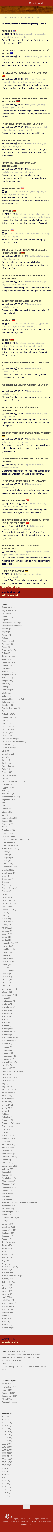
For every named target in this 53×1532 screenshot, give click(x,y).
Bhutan (5, 692)
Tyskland (6, 1281)
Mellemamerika (8, 1037)
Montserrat (7, 1059)
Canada (5, 732)
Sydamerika (7, 1229)
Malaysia (6, 1013)
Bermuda (6, 689)
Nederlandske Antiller (11, 1071)
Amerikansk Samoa (10, 622)
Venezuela (6, 1306)
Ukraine (5, 1287)
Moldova (6, 1046)
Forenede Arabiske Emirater (14, 839)
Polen (4, 1132)
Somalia (5, 1199)
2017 (4, 1468)
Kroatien (5, 961)
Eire (4, 790)
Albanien (6, 616)
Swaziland (6, 1223)
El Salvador (7, 793)
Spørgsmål (7, 1396)
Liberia (5, 982)
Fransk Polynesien (10, 848)
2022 (4, 1483)
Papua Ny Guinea (9, 1123)
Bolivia (5, 695)
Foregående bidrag (11, 586)
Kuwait (5, 964)
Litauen (5, 991)
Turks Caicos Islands (11, 1275)
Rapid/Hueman (30, 1521)
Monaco (5, 1049)
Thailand (6, 1254)
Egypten (5, 787)
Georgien (6, 857)
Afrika (4, 613)
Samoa (5, 1159)
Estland (5, 808)
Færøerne (6, 824)
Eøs (4, 802)
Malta (4, 1022)
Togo (4, 1260)
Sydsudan (6, 1236)
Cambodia (6, 726)
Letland (5, 976)
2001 (4, 1419)
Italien (4, 927)
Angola (5, 631)
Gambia (5, 854)
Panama (6, 1120)
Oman (5, 1110)
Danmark (6, 775)
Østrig (5, 1107)
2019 (4, 1474)
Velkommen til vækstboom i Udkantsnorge (21, 1357)
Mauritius (6, 1034)
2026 (4, 1495)
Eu (3, 814)
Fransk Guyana (8, 845)
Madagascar (7, 1001)
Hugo (23, 1524)
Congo (5, 759)
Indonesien (7, 909)
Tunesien (6, 1269)
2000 (4, 1416)
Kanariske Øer (8, 943)
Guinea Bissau (8, 888)
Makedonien (7, 1007)
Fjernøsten (6, 836)
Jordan (5, 940)
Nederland (6, 1068)
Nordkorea (6, 1098)
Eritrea (5, 805)
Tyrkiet (5, 1278)
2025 (4, 1492)
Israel (4, 924)
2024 (4, 1489)
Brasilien (6, 705)
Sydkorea (6, 1233)
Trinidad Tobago (9, 1266)
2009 (4, 1443)
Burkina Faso (8, 717)
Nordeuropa (7, 1092)
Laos (4, 967)
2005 (4, 1431)
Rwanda (5, 1150)
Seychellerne (7, 1178)
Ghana (5, 860)
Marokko (6, 1025)
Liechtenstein (8, 988)
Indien (4, 906)
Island (4, 918)
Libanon (5, 979)
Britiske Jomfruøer (10, 708)
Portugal (5, 1135)
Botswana (6, 702)
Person (5, 1392)
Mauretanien (7, 1031)
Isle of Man (7, 921)
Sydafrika (6, 1226)
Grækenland (7, 866)
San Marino (7, 1162)
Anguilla (5, 634)
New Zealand (8, 1077)
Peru (4, 1129)
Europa (5, 821)
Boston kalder (9, 1363)
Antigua (5, 637)
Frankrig (5, 842)
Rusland (5, 1147)
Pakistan (6, 1114)
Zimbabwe (6, 1327)
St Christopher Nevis (11, 1211)
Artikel (5, 1383)
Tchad (5, 1251)
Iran (4, 915)
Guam (5, 875)
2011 (4, 1449)
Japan (5, 933)
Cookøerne (7, 763)
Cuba (4, 769)
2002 (4, 1422)
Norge (5, 1101)
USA (4, 1297)
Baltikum (6, 671)
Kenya (5, 952)
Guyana (5, 891)
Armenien (6, 644)
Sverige (5, 1220)
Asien (4, 653)
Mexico (5, 1043)
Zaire (4, 1321)
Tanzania (6, 1248)
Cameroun (6, 729)
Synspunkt (6, 1402)
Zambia (5, 1324)
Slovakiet (6, 1193)
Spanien (5, 1205)
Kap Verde (6, 946)
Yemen (5, 1318)
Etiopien (5, 811)
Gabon (5, 851)
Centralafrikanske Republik (13, 741)
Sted (4, 1399)
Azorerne (6, 659)
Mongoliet (6, 1052)
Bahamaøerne (8, 662)
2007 (4, 1437)
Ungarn (5, 1291)
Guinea (5, 885)
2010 (4, 1446)
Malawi (5, 1010)
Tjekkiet (5, 1257)
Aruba (4, 647)
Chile (4, 750)
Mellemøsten (7, 1040)
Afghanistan (7, 610)
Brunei (5, 711)
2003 (4, 1425)
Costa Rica (7, 766)
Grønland (6, 869)
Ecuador (6, 784)
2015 (4, 1462)
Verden (5, 1309)
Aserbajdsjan (7, 650)
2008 (4, 1440)
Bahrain (5, 665)
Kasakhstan (7, 949)
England (5, 799)
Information (7, 1386)
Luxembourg (7, 994)
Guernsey (6, 882)
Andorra (5, 628)
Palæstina (6, 1117)
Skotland (6, 1190)
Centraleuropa (8, 747)
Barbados (6, 677)
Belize (5, 683)
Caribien (5, 735)
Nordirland (6, 1095)
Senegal (5, 1171)
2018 (4, 1471)
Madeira (5, 1004)
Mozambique (7, 1062)
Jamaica (6, 930)
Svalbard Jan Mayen (11, 1217)
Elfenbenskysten (9, 796)
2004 (4, 1428)
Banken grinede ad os (12, 1360)
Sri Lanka (6, 1208)
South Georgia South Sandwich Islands (18, 1202)
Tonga (5, 1263)
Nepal (4, 1074)
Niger (4, 1083)
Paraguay (6, 1126)
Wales (5, 1315)
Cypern (5, 772)
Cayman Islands (9, 738)
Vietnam (5, 1312)
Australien (6, 656)
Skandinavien (8, 1187)
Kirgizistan (6, 958)
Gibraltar (6, 863)
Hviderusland (8, 903)
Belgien (5, 680)
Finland (5, 833)
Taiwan (5, 1245)
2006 (4, 1434)
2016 (4, 1465)
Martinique (6, 1028)
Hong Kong (7, 900)
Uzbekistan (7, 1300)
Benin (4, 686)
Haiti (4, 894)
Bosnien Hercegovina (11, 698)
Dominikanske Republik (12, 781)
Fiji (3, 827)
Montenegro (7, 1056)
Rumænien (7, 1144)
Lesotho (5, 973)
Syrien (5, 1239)
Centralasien (7, 744)
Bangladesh (7, 674)
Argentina (6, 640)
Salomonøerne (8, 1156)
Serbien (5, 1175)
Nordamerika (7, 1089)
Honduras (6, 897)
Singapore (6, 1184)
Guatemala (7, 879)
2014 (4, 1459)
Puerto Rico (7, 1138)
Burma (5, 720)
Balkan (5, 668)
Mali (4, 1019)
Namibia (5, 1065)
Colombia (6, 753)
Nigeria (5, 1086)
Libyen (5, 985)
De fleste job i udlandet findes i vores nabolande (23, 1354)
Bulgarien (6, 714)
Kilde (4, 1389)
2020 (4, 1477)
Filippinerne (7, 830)
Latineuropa (7, 970)
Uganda (5, 1284)
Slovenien (6, 1196)
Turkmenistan (8, 1272)
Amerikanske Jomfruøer (12, 625)
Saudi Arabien (8, 1165)
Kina (4, 955)
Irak (4, 912)
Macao (5, 998)
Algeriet (5, 619)
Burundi (5, 723)
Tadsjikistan (7, 1242)
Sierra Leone (7, 1181)
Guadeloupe (7, 872)
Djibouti (5, 778)
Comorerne (7, 756)
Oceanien (6, 1104)
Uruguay (6, 1294)
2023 (4, 1486)
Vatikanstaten (8, 1303)
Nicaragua (6, 1080)
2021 (4, 1480)
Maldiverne (7, 1016)
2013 (4, 1456)
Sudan (5, 1214)
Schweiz (6, 1168)
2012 (4, 1453)
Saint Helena (7, 1153)
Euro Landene (8, 817)
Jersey (5, 937)
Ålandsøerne (7, 607)
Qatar (4, 1141)
